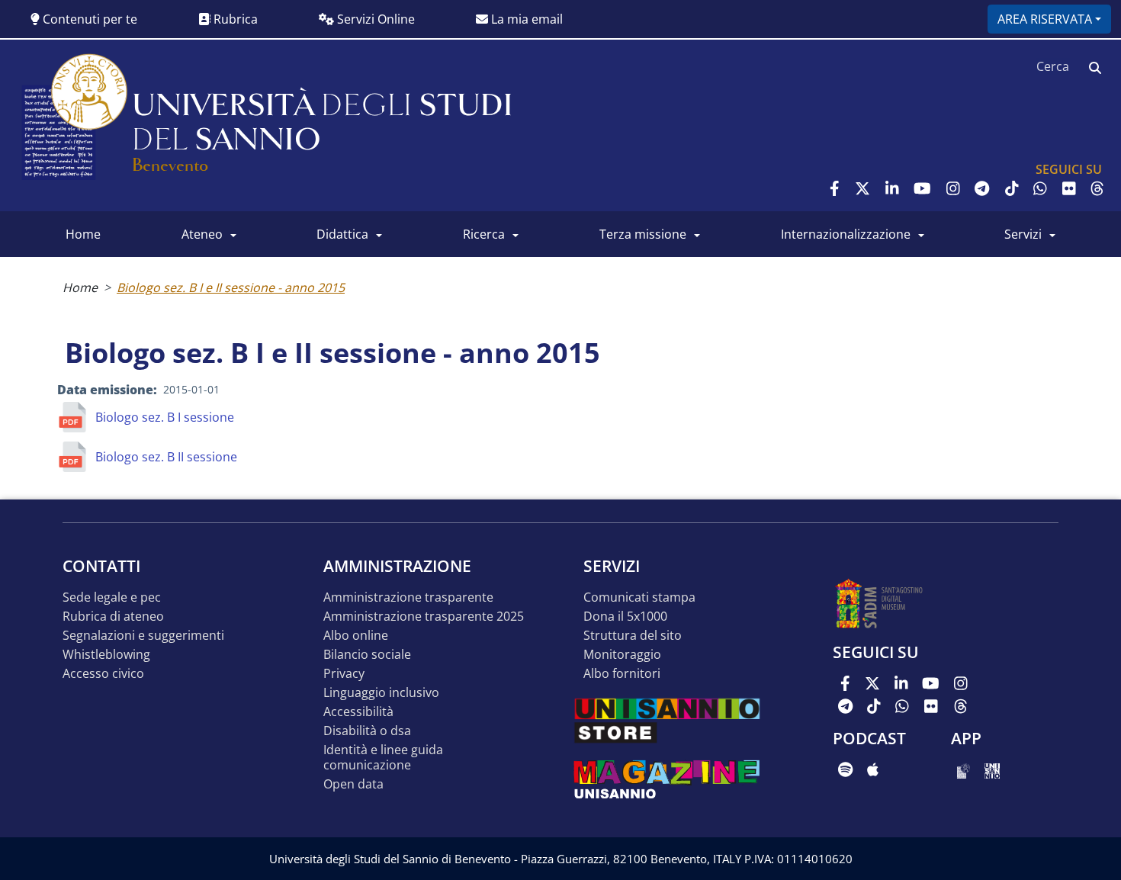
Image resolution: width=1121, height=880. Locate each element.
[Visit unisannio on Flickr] (1069, 188)
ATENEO (202, 234)
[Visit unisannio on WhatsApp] (1040, 188)
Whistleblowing (106, 655)
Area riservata (1044, 19)
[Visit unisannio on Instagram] (953, 188)
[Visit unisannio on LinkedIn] (892, 188)
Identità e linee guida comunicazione (383, 757)
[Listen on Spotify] (845, 769)
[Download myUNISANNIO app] (963, 769)
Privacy (344, 674)
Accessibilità (358, 712)
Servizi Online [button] (374, 19)
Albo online (355, 636)
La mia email (525, 19)
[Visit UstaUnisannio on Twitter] (862, 188)
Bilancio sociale (367, 655)
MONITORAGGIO (622, 655)
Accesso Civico (103, 674)
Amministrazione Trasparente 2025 (423, 617)
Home (80, 287)
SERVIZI (1023, 234)
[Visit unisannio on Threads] (1097, 188)
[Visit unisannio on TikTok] (1012, 188)
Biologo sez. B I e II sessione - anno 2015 (231, 287)
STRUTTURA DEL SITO (632, 636)
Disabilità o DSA (367, 731)
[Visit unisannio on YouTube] (922, 188)
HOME (83, 234)
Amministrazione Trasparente (408, 597)
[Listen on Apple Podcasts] (872, 769)
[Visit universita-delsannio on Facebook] (835, 188)
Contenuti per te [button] (88, 19)
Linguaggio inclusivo (381, 693)
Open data (353, 784)
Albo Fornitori (621, 674)
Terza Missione (642, 234)
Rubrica (234, 19)
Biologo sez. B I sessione (164, 417)
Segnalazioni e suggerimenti (143, 636)
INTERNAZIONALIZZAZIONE (846, 234)
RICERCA (484, 234)
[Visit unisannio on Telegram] (982, 188)
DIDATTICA (342, 234)
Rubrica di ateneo (113, 617)
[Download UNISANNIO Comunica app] (992, 769)
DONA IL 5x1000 (625, 617)
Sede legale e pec (112, 597)
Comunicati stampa (639, 597)
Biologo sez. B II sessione (166, 456)
